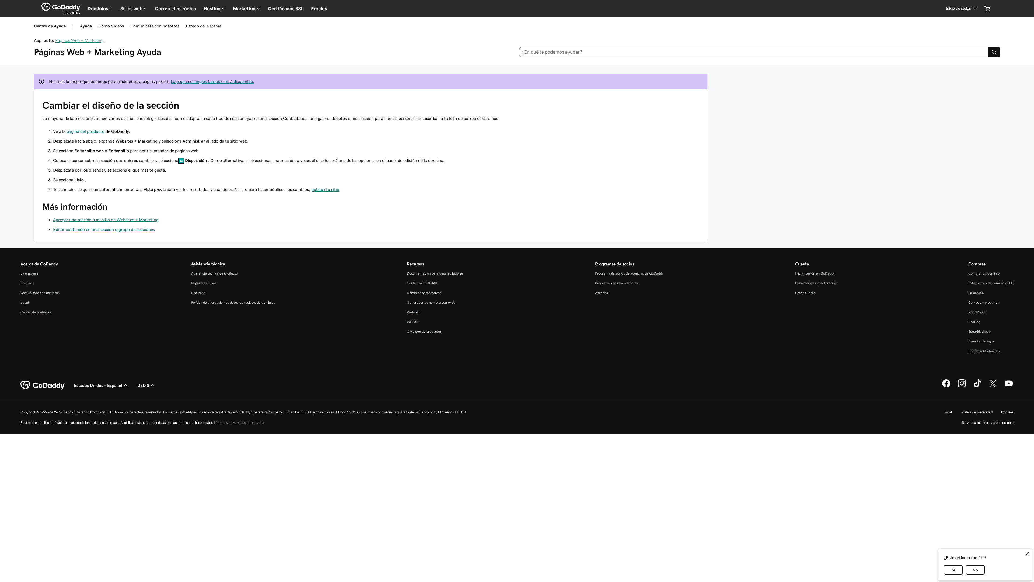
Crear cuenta (805, 293)
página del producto (85, 131)
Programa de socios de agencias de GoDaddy (629, 273)
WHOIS (412, 322)
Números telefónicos (984, 351)
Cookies (1007, 412)
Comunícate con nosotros (154, 26)
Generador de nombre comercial (431, 302)
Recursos (198, 293)
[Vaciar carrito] (987, 8)
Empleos (27, 283)
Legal (24, 302)
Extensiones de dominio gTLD (991, 283)
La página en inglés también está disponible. (212, 81)
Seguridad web (979, 331)
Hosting (974, 322)
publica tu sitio (325, 189)
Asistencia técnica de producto (214, 273)
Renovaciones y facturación (816, 283)
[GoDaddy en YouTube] (1009, 386)
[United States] (60, 7)
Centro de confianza (35, 312)
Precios (319, 8)
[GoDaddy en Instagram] (962, 386)
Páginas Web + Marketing (79, 40)
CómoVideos (111, 26)
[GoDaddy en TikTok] (977, 386)
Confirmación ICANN (423, 283)
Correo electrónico (175, 8)
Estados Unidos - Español (98, 385)
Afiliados (601, 293)
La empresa (29, 273)
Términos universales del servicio (239, 422)
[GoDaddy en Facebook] (946, 386)
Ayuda (86, 26)
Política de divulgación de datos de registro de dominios (233, 302)
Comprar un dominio (984, 273)
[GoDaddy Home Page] (42, 385)
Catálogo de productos (424, 331)
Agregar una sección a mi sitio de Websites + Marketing (106, 219)
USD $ (143, 385)
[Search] (994, 52)
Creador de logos (981, 341)
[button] (1027, 554)
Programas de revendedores (616, 283)
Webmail (413, 312)
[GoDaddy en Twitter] (993, 386)
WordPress (976, 312)
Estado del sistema (203, 26)
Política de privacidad (976, 412)
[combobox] (754, 52)
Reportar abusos (203, 283)
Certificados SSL (285, 8)
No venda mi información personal (988, 422)
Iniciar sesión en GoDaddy (815, 273)
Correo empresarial (983, 302)
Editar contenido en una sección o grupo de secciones (104, 229)
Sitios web (976, 293)
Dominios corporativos (424, 293)
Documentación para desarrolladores (435, 273)
